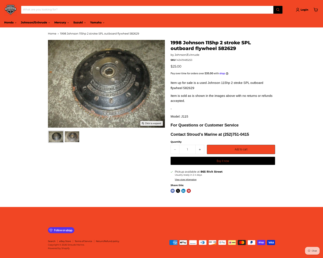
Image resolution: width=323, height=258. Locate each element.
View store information (185, 180)
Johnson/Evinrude (34, 22)
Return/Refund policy (107, 241)
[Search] (277, 10)
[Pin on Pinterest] (189, 191)
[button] (303, 10)
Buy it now (223, 161)
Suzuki (78, 22)
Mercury (60, 22)
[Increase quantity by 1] (200, 149)
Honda (9, 22)
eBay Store (65, 241)
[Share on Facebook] (173, 191)
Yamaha (96, 22)
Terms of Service (83, 241)
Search (52, 241)
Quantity (176, 141)
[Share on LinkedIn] (183, 191)
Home (52, 33)
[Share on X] (178, 191)
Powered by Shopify (59, 248)
